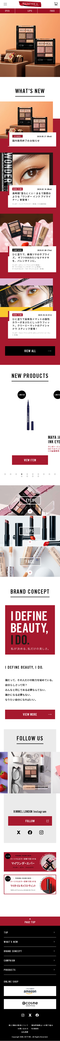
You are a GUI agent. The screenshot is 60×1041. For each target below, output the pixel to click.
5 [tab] (27, 474)
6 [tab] (32, 474)
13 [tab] (32, 476)
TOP (6, 932)
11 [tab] (21, 476)
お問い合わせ (23, 1029)
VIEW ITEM (30, 460)
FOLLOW (30, 821)
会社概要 (24, 1032)
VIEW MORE (30, 714)
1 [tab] (5, 474)
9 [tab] (49, 474)
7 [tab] (38, 474)
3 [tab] (16, 474)
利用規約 (35, 1029)
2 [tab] (10, 474)
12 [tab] (27, 476)
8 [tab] (43, 474)
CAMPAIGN (9, 960)
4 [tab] (21, 474)
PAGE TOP (30, 922)
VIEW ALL (30, 351)
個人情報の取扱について (18, 1025)
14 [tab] (38, 476)
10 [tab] (55, 474)
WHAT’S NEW (11, 941)
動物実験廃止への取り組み (42, 1025)
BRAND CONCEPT (13, 951)
